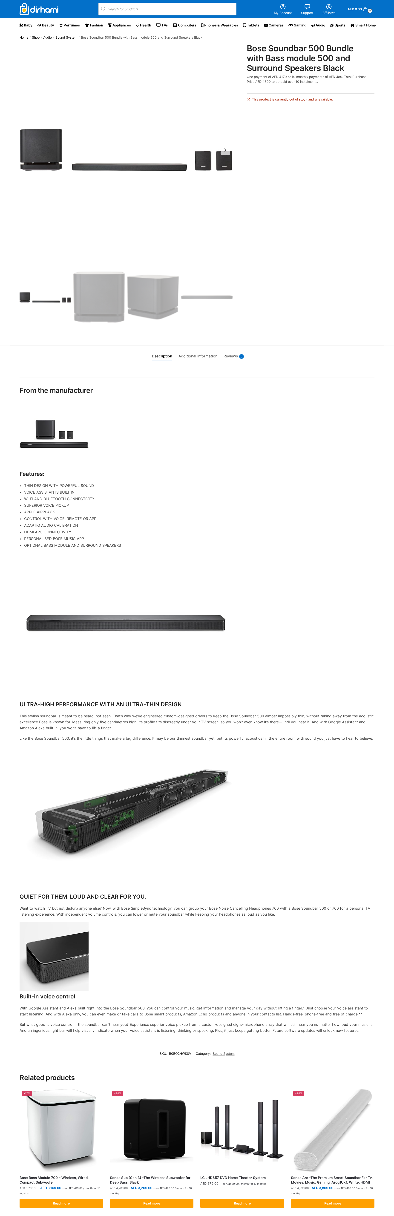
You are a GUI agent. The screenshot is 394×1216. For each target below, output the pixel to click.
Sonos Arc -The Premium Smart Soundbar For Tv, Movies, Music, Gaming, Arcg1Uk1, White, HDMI (332, 1180)
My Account (283, 13)
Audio (47, 37)
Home (24, 37)
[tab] (162, 356)
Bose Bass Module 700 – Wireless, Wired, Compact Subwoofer (54, 1180)
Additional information (197, 356)
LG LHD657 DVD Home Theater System (233, 1178)
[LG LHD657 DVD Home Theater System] (242, 1130)
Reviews (233, 356)
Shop (36, 37)
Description (162, 356)
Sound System (66, 37)
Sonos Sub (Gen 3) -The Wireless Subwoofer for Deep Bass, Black (150, 1180)
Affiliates (328, 13)
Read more (61, 1203)
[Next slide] (225, 150)
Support (307, 13)
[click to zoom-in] (126, 149)
